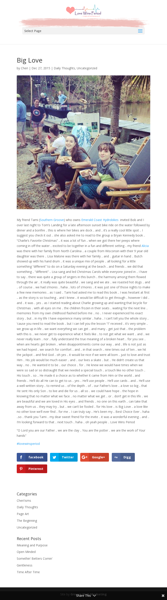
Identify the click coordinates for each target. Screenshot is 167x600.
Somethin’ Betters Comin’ (34, 558)
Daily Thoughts (64, 68)
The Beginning (27, 520)
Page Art (23, 514)
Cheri (24, 68)
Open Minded (26, 552)
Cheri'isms (24, 500)
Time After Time (28, 572)
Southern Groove (52, 220)
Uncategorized (87, 68)
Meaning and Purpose (32, 545)
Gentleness (24, 565)
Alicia (145, 246)
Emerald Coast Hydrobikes (99, 220)
